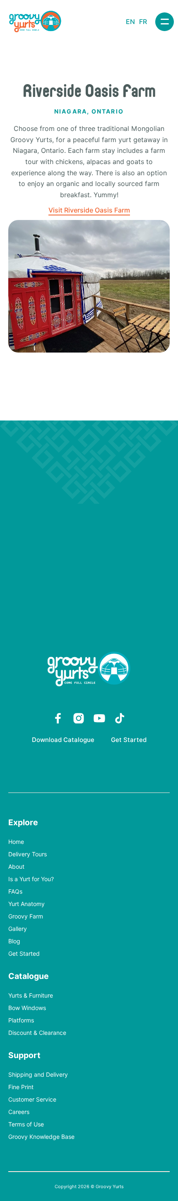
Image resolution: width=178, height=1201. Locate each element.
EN (130, 22)
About (16, 867)
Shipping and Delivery (38, 1075)
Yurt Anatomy (26, 904)
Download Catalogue (63, 740)
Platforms (21, 1020)
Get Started (129, 740)
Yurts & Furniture (30, 996)
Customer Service (32, 1100)
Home (16, 842)
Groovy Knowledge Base (41, 1137)
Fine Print (21, 1087)
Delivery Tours (27, 854)
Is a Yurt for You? (31, 879)
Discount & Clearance (37, 1033)
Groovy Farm (25, 916)
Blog (14, 941)
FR (143, 22)
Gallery (17, 929)
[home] (35, 21)
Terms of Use (26, 1124)
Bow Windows (27, 1008)
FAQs (15, 892)
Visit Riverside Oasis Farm (89, 210)
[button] (164, 21)
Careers (18, 1112)
